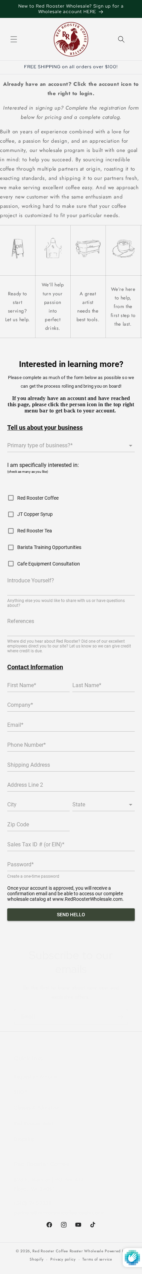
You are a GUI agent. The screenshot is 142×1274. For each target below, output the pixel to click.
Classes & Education (36, 1107)
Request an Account (36, 1076)
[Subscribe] (120, 1017)
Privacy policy (63, 1259)
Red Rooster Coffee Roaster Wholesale (67, 1251)
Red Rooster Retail (34, 1123)
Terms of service (97, 1259)
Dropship (24, 1138)
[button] (13, 39)
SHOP (20, 1092)
